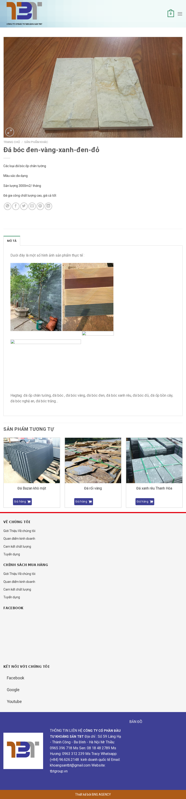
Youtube (14, 701)
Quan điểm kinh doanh (19, 538)
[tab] (11, 240)
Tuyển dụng (11, 554)
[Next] (182, 474)
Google (13, 689)
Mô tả (12, 240)
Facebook (15, 677)
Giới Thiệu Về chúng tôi (19, 531)
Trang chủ (11, 142)
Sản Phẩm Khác (36, 142)
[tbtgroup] (26, 13)
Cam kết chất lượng (17, 546)
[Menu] (180, 13)
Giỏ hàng (20, 501)
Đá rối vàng (93, 488)
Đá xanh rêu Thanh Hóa (154, 488)
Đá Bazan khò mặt (31, 488)
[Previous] (3, 474)
